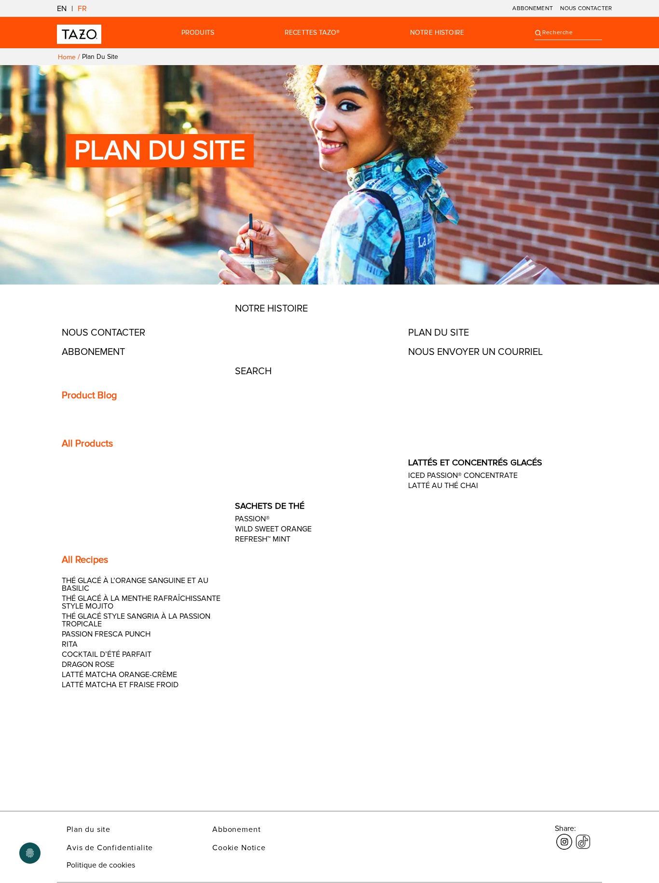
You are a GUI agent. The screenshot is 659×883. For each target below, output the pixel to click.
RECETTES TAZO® (312, 32)
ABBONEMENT (532, 8)
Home (67, 57)
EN (62, 9)
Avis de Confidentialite (110, 848)
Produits (197, 32)
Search (253, 371)
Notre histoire (271, 308)
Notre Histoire (437, 32)
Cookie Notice (239, 848)
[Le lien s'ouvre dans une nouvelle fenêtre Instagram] (564, 836)
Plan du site (438, 333)
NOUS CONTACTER (586, 8)
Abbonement (236, 829)
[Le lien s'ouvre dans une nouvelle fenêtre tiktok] (583, 836)
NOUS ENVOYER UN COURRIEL (475, 352)
